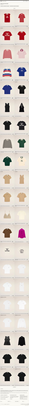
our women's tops (13, 392)
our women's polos (16, 392)
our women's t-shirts (22, 392)
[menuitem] (3, 1)
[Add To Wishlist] (13, 10)
